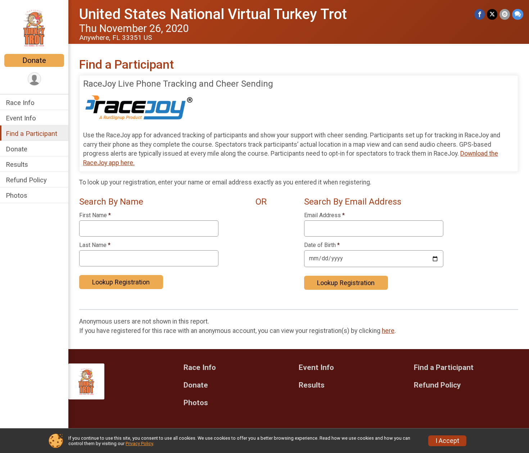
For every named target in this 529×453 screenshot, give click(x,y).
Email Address (324, 215)
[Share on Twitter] (492, 14)
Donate (34, 60)
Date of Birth (322, 245)
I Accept (447, 440)
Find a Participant (31, 133)
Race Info (20, 102)
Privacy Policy (139, 443)
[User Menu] (34, 79)
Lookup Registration (121, 282)
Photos (16, 195)
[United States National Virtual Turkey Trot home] (34, 28)
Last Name (94, 245)
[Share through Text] (517, 14)
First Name (95, 215)
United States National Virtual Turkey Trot (213, 14)
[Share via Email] (504, 14)
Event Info (21, 118)
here (388, 330)
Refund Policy (26, 180)
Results (17, 164)
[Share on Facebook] (479, 14)
